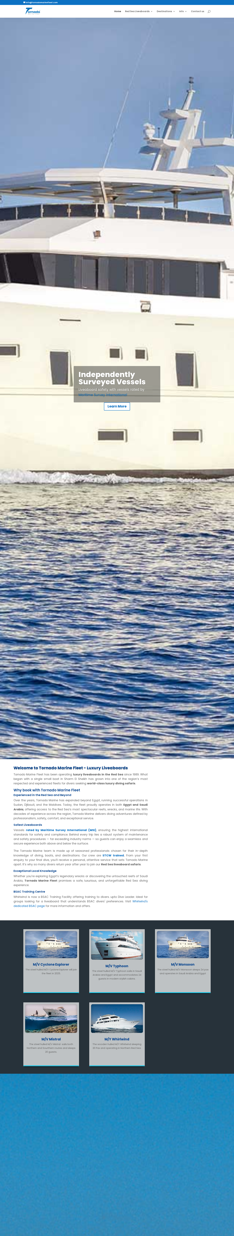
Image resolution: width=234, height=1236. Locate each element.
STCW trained (113, 855)
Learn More (117, 406)
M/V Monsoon (183, 964)
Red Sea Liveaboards (137, 11)
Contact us (197, 11)
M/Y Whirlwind (117, 1039)
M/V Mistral (51, 1039)
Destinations (164, 11)
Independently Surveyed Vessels (112, 378)
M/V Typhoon (117, 966)
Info (181, 11)
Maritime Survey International (102, 394)
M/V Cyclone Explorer (51, 964)
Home (117, 11)
